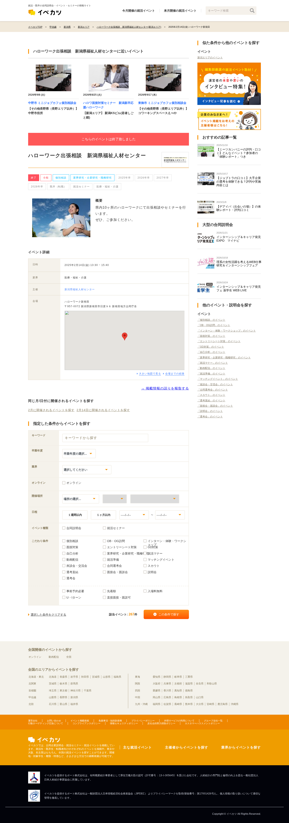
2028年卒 (37, 186)
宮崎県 (210, 704)
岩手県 (74, 676)
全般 (46, 177)
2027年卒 (163, 177)
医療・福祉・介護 (107, 186)
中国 (137, 697)
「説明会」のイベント (210, 411)
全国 (68, 656)
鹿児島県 (222, 704)
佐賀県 (167, 704)
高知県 (178, 690)
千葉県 (87, 690)
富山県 (63, 704)
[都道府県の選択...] (114, 499)
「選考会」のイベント (210, 416)
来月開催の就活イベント (180, 10)
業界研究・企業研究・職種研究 (92, 177)
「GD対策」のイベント (210, 346)
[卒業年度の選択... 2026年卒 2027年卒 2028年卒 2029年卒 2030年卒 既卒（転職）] (79, 453)
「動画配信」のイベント (211, 368)
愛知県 (156, 676)
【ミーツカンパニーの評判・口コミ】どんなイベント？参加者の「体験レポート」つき (238, 153)
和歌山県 (212, 683)
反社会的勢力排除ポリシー (161, 723)
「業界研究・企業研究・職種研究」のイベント (224, 357)
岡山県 (156, 697)
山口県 (200, 697)
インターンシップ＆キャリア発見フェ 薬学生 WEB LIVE (238, 288)
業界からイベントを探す (241, 747)
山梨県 (52, 697)
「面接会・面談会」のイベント (215, 405)
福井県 (74, 704)
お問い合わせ (54, 720)
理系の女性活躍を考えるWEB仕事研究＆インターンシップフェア (238, 263)
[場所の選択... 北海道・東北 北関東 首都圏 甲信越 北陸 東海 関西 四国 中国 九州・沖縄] (80, 499)
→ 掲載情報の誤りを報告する (165, 388)
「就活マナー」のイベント (212, 362)
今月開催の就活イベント (138, 10)
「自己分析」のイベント (211, 352)
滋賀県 (189, 683)
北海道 (52, 676)
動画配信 (54, 656)
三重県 (189, 676)
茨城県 (52, 683)
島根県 (178, 697)
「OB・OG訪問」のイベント (213, 325)
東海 (137, 676)
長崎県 (178, 704)
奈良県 (200, 683)
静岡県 (167, 676)
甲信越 (32, 697)
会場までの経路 (174, 373)
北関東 (32, 683)
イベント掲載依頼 (79, 720)
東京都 (63, 690)
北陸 (31, 704)
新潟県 (74, 697)
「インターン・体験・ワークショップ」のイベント (226, 330)
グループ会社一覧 (213, 720)
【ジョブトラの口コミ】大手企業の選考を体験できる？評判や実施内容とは (238, 181)
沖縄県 (234, 704)
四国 (137, 690)
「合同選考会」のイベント (212, 389)
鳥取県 (189, 697)
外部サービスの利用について (179, 720)
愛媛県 (156, 690)
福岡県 (156, 704)
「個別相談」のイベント (211, 319)
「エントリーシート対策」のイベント (219, 341)
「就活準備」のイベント (211, 373)
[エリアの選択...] (154, 499)
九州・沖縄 (141, 704)
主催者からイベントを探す (186, 747)
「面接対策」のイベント (211, 335)
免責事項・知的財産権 (110, 720)
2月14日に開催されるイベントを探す (103, 410)
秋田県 (85, 676)
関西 (137, 683)
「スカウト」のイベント (211, 395)
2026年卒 (144, 177)
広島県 (167, 697)
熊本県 (189, 704)
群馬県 (74, 683)
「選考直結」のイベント (211, 400)
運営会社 (32, 720)
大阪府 (156, 683)
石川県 (52, 704)
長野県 (63, 697)
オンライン (35, 656)
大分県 (200, 704)
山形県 (106, 676)
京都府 (178, 683)
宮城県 (96, 676)
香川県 (167, 690)
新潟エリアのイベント (210, 57)
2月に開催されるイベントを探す (51, 410)
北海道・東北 (36, 676)
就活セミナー (81, 186)
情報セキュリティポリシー (124, 723)
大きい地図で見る (150, 373)
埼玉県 (52, 690)
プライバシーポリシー (143, 720)
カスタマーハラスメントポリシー (202, 723)
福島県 (117, 676)
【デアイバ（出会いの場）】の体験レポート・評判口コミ (238, 208)
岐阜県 (178, 676)
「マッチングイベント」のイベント (217, 378)
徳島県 (189, 690)
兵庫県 (167, 683)
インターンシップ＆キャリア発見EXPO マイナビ (238, 238)
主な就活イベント (137, 747)
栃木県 (63, 683)
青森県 (63, 676)
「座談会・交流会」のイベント (215, 384)
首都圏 (32, 690)
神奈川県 (75, 690)
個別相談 (60, 177)
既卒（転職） (58, 186)
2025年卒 (124, 177)
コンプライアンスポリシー (86, 723)
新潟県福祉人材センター (80, 289)
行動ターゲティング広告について (45, 723)
